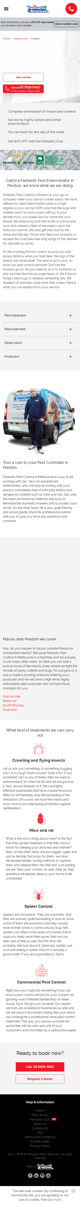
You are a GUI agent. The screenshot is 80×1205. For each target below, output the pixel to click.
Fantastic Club (40, 1119)
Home (40, 1110)
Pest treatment (14, 329)
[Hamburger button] (6, 9)
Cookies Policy (40, 1141)
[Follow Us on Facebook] (30, 1175)
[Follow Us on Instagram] (42, 1175)
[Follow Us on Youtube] (48, 1175)
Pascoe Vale (11, 696)
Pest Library (40, 1115)
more (57, 1200)
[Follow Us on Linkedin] (36, 1175)
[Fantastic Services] (45, 1166)
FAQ (40, 1132)
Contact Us (40, 1128)
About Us (40, 1124)
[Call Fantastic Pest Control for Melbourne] (71, 9)
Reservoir (10, 701)
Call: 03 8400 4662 (40, 1067)
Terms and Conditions (40, 1137)
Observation (13, 343)
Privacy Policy (40, 1146)
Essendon (10, 710)
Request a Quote (40, 1079)
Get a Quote (23, 77)
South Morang (13, 705)
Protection (11, 356)
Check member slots (66, 24)
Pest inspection (15, 315)
